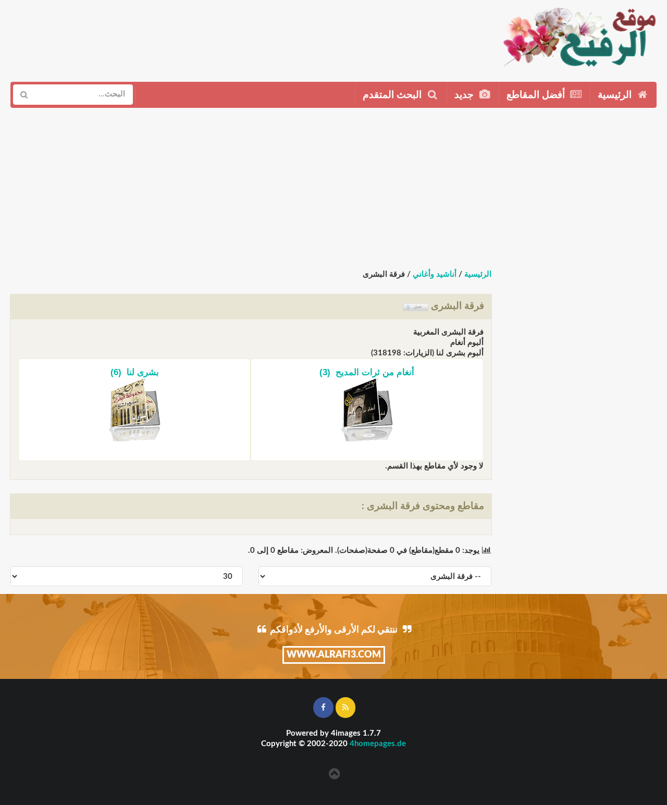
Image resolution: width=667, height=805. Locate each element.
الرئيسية (616, 95)
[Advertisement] (271, 37)
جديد (465, 95)
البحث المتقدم (393, 95)
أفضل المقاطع (537, 95)
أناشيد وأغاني (434, 274)
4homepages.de (378, 744)
